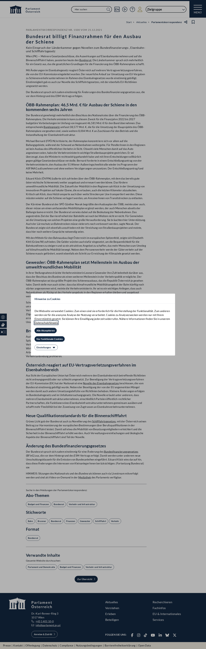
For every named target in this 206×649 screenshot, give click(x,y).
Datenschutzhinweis (46, 322)
